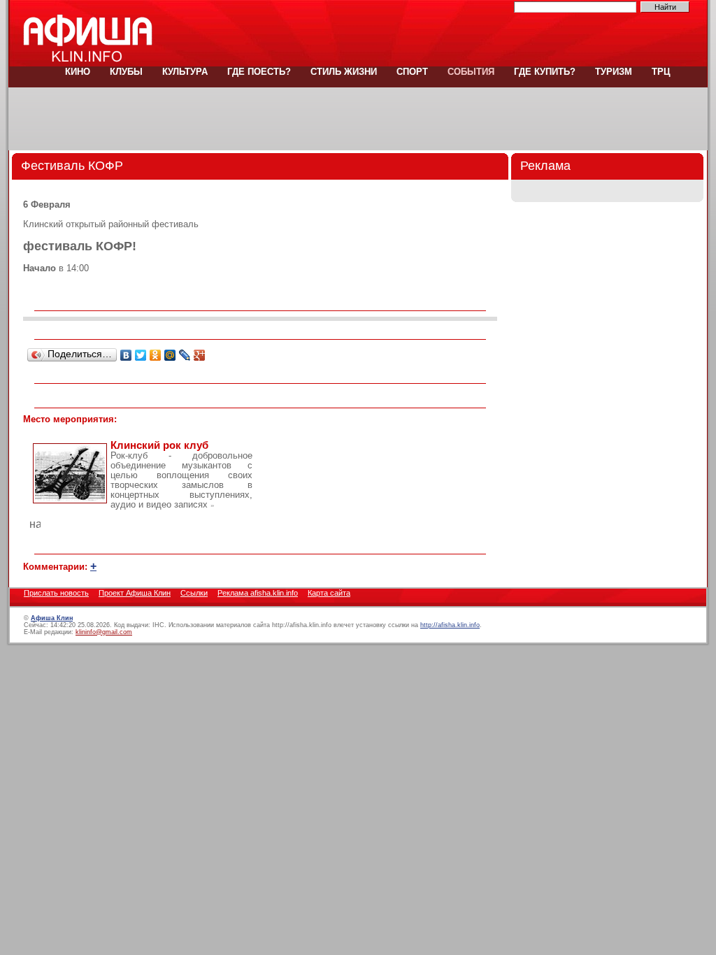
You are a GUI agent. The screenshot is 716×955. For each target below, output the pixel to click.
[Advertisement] (358, 118)
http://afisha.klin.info (450, 625)
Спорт (412, 71)
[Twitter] (141, 355)
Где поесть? (259, 71)
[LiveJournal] (185, 355)
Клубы (126, 71)
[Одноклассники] (155, 355)
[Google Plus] (199, 355)
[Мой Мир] (170, 355)
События (471, 71)
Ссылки (194, 593)
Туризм (613, 71)
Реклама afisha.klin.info (257, 593)
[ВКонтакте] (126, 355)
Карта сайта (329, 593)
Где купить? (544, 71)
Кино (77, 71)
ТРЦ (660, 71)
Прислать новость (56, 593)
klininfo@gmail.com (104, 632)
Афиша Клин (52, 618)
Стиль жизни (344, 71)
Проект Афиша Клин (135, 593)
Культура (184, 71)
